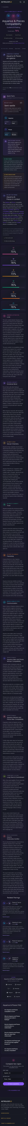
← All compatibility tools (13, 1090)
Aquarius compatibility (8, 209)
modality (19, 222)
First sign (5, 1070)
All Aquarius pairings (8, 38)
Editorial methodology (10, 241)
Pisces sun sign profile (18, 213)
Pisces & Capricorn (17, 941)
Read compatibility (14, 1083)
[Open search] (20, 2)
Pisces (13, 202)
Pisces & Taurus (16, 902)
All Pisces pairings (19, 38)
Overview (11, 48)
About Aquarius (9, 35)
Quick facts (17, 48)
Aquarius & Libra (16, 922)
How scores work (9, 237)
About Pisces (18, 35)
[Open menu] (24, 2)
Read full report (6, 916)
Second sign (6, 1076)
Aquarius (7, 202)
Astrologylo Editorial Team (18, 43)
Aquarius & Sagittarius (15, 958)
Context (24, 48)
